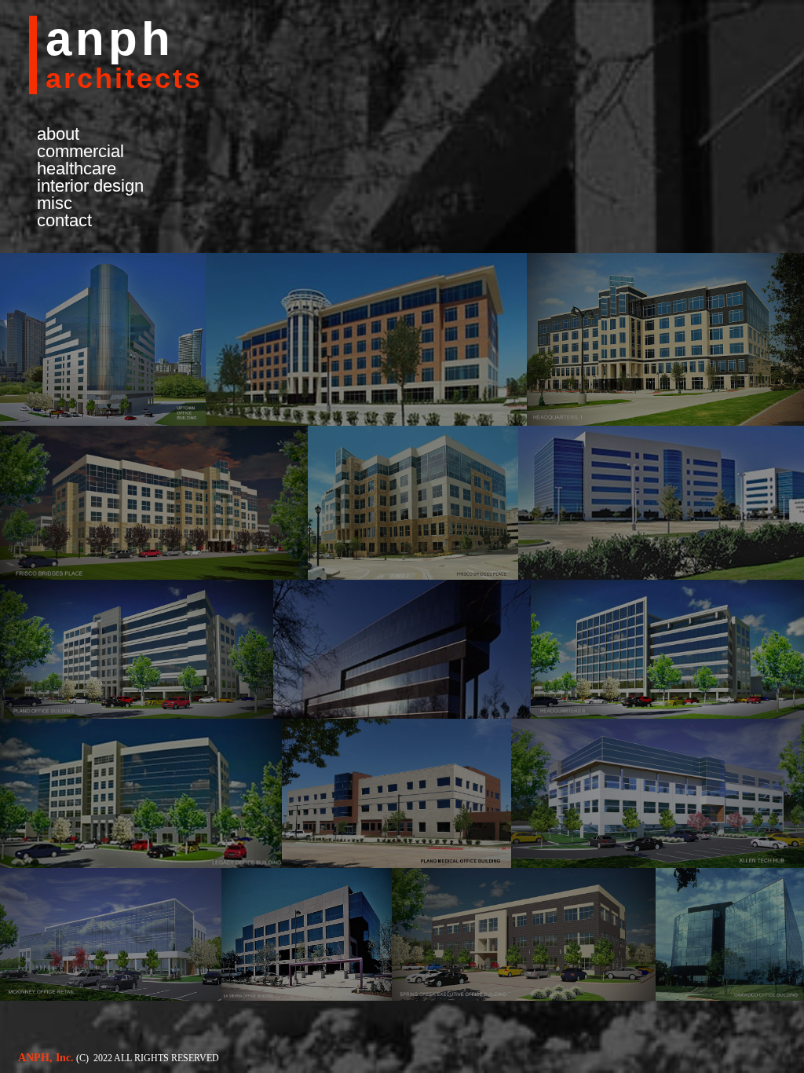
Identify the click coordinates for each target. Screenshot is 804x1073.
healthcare (76, 169)
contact (64, 220)
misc (54, 203)
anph (110, 39)
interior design (90, 186)
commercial (80, 151)
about (58, 134)
